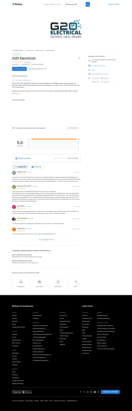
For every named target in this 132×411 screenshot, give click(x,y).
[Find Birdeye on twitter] (84, 392)
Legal (61, 330)
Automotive (63, 315)
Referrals (14, 321)
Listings (14, 315)
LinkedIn (97, 81)
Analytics (15, 375)
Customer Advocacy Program (106, 349)
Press (83, 333)
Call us (94, 70)
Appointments (16, 340)
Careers (84, 339)
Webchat (15, 334)
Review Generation (38, 331)
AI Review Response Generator (106, 328)
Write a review (113, 4)
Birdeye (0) (37, 167)
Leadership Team (87, 318)
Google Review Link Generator (106, 331)
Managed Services (102, 315)
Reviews (14, 318)
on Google (29, 172)
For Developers (101, 340)
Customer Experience (39, 357)
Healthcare (63, 324)
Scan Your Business (103, 334)
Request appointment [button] (98, 66)
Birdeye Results (86, 347)
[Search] (88, 4)
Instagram (107, 81)
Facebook (106, 78)
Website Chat (37, 343)
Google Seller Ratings (18, 327)
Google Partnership (18, 380)
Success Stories (87, 341)
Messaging (15, 353)
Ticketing (15, 365)
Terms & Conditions (18, 401)
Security (36, 401)
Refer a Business (102, 346)
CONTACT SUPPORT (110, 392)
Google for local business (40, 325)
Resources (85, 327)
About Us (85, 315)
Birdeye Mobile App (17, 383)
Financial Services (65, 321)
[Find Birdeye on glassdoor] (98, 392)
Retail (61, 341)
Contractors (30, 50)
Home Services (64, 327)
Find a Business (101, 337)
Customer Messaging (39, 337)
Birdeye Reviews (87, 344)
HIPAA (46, 401)
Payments (15, 346)
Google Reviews (37, 346)
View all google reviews (46, 240)
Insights (14, 359)
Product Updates (87, 336)
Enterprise (36, 318)
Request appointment (39, 69)
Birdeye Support (102, 343)
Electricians (39, 50)
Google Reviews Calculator (105, 325)
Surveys (14, 356)
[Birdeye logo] (17, 4)
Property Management (66, 333)
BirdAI (13, 372)
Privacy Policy (29, 401)
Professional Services (103, 318)
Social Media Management (41, 360)
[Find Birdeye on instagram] (91, 392)
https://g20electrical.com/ (100, 74)
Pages (14, 324)
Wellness (62, 344)
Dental (62, 318)
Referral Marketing (38, 340)
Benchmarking (16, 362)
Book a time (85, 324)
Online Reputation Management (42, 334)
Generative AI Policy (59, 401)
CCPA (50, 401)
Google (96, 78)
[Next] (78, 283)
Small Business (37, 315)
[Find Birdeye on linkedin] (88, 392)
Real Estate (63, 339)
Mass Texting (16, 343)
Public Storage (64, 336)
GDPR (41, 401)
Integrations (16, 378)
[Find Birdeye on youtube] (95, 392)
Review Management (39, 328)
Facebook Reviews (38, 352)
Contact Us (85, 353)
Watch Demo (86, 321)
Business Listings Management (42, 354)
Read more (15, 93)
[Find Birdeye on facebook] (81, 392)
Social (14, 337)
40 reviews (27, 62)
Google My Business (39, 349)
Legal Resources (87, 350)
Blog (83, 330)
